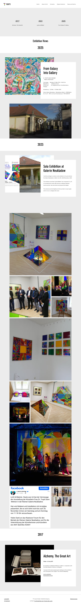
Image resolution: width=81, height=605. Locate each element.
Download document (48, 575)
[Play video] (40, 121)
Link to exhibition (47, 574)
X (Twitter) (7, 601)
